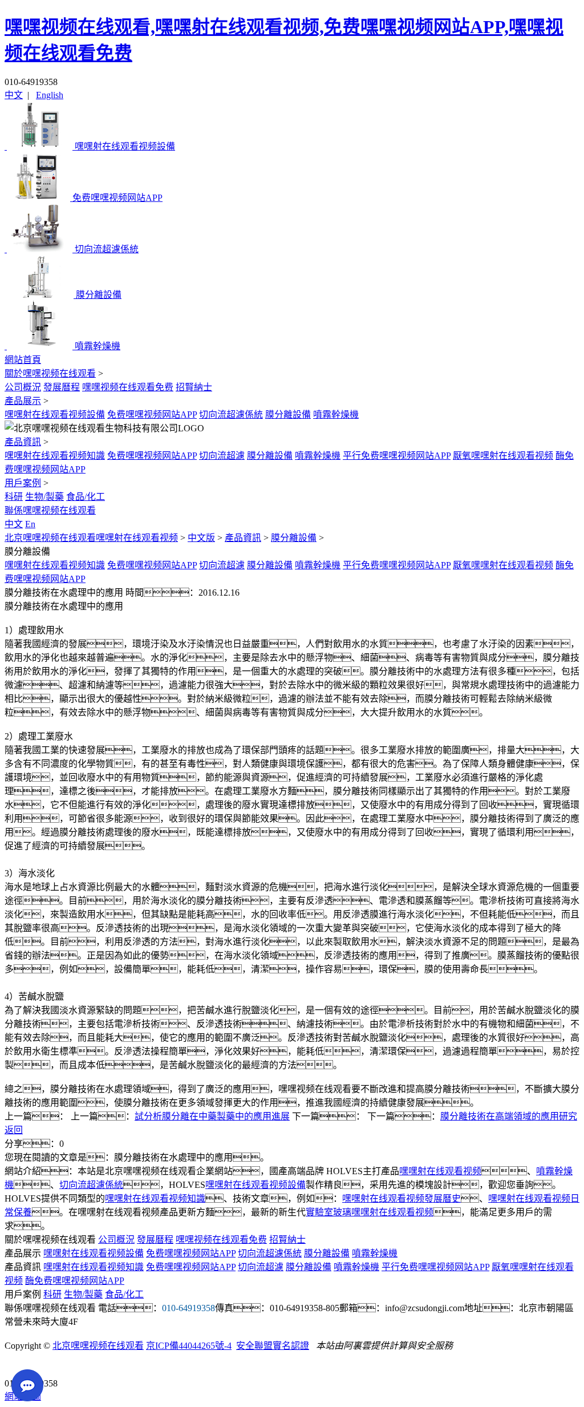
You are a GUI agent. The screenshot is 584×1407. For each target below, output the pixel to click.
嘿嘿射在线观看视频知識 (55, 455)
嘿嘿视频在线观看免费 (127, 387)
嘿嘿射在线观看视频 (440, 1171)
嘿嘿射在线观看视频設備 (55, 414)
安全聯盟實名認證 (272, 1346)
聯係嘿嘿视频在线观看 (50, 510)
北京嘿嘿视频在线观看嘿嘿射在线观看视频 (91, 538)
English (49, 95)
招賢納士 (194, 387)
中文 (14, 95)
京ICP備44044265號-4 (189, 1346)
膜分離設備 (288, 414)
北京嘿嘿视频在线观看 (98, 1346)
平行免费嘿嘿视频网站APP (397, 455)
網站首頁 (23, 360)
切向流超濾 (222, 455)
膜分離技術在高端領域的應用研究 (508, 1116)
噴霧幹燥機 (336, 414)
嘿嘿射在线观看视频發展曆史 (401, 1198)
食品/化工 (85, 497)
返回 (14, 1130)
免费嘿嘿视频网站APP (152, 414)
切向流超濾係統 (231, 414)
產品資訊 (23, 442)
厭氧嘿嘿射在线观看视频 (503, 455)
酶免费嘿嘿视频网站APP (74, 1280)
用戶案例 (23, 483)
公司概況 (23, 387)
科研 (14, 497)
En (30, 524)
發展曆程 (61, 387)
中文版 (201, 538)
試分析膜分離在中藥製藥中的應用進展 (212, 1116)
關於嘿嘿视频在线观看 (50, 373)
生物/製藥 (44, 497)
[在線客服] (17, 1365)
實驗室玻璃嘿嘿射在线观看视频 (369, 1212)
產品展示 (23, 401)
